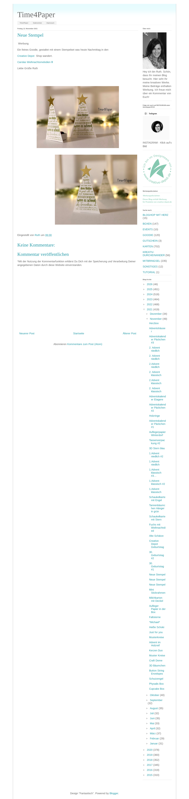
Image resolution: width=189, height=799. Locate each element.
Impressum (50, 23)
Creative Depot (26, 55)
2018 (150, 759)
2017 (150, 765)
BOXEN (147, 223)
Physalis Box (156, 683)
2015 (150, 775)
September (156, 700)
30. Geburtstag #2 (156, 555)
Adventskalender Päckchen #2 (157, 407)
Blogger (114, 793)
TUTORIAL (149, 272)
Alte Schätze (156, 535)
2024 (150, 294)
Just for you (156, 632)
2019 (150, 754)
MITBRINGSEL (151, 260)
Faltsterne (155, 617)
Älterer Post (129, 333)
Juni (152, 718)
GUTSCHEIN (150, 240)
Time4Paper (36, 14)
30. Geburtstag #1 (156, 566)
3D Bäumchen (157, 665)
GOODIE (148, 235)
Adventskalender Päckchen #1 (157, 423)
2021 (150, 309)
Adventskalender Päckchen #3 (157, 339)
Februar (155, 738)
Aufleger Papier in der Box (157, 609)
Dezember (156, 313)
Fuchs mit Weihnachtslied (157, 527)
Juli (152, 713)
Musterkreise (156, 637)
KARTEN (148, 246)
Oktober (155, 695)
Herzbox (154, 323)
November (156, 318)
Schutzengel (156, 678)
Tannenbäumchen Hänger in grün (157, 508)
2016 (150, 770)
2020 (150, 749)
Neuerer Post (26, 333)
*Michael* (154, 622)
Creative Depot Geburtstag (156, 543)
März (153, 733)
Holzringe (154, 415)
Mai (152, 723)
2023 (150, 299)
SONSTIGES (150, 266)
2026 (150, 284)
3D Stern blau (157, 448)
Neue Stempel (157, 574)
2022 (150, 304)
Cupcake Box (156, 688)
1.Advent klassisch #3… (155, 472)
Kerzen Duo (156, 650)
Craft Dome (155, 660)
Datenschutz (37, 23)
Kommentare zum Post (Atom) (84, 344)
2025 (150, 289)
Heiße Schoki (156, 627)
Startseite (78, 333)
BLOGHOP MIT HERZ (155, 214)
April (153, 728)
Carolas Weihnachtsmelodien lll (35, 62)
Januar (154, 743)
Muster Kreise (157, 655)
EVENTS (148, 229)
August (154, 708)
